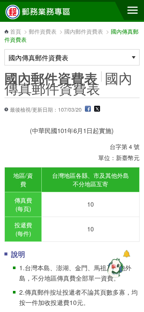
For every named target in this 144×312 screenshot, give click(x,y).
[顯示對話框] (126, 253)
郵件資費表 (42, 31)
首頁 (15, 31)
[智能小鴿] (114, 268)
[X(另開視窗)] (97, 109)
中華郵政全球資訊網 (46, 11)
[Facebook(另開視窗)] (88, 109)
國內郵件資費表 (83, 31)
